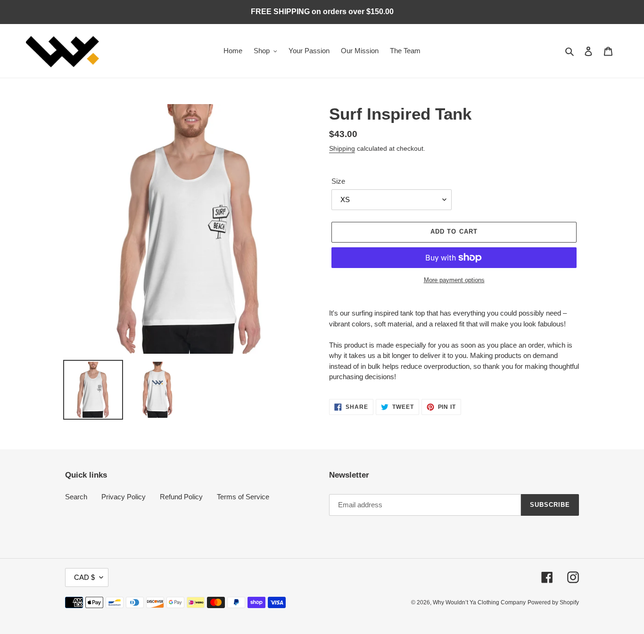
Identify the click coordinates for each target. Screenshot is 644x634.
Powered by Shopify (553, 602)
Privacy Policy (123, 497)
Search (76, 497)
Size (338, 181)
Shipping (342, 148)
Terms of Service (243, 497)
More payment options (454, 280)
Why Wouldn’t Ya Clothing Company (479, 602)
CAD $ (84, 577)
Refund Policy (181, 497)
